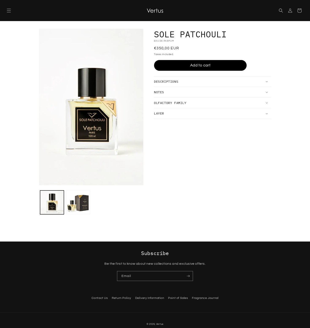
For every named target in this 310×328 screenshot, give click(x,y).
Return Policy (121, 298)
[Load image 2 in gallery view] (78, 202)
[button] (8, 10)
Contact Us (100, 298)
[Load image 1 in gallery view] (52, 202)
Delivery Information (149, 298)
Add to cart (200, 65)
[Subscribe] (188, 276)
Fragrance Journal (205, 298)
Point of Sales (178, 298)
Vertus (159, 324)
